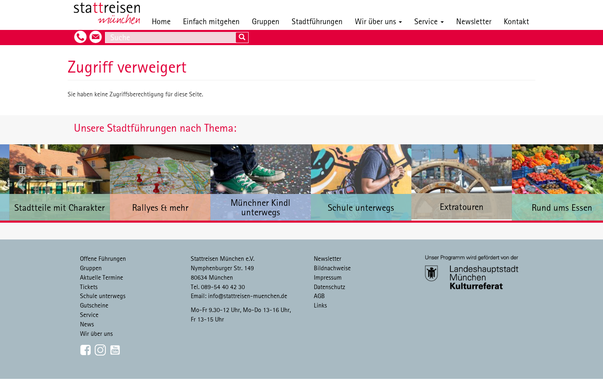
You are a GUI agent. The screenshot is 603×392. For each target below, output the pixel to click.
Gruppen (265, 21)
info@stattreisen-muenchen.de (247, 295)
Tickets (89, 286)
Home (161, 21)
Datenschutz (329, 286)
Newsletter (473, 21)
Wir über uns (376, 21)
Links (320, 305)
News (87, 324)
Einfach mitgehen (211, 21)
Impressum (328, 277)
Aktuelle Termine (101, 277)
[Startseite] (110, 13)
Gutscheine (94, 305)
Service (427, 21)
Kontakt (516, 21)
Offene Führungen (103, 258)
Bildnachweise (332, 267)
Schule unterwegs (103, 295)
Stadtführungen (317, 21)
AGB (319, 295)
